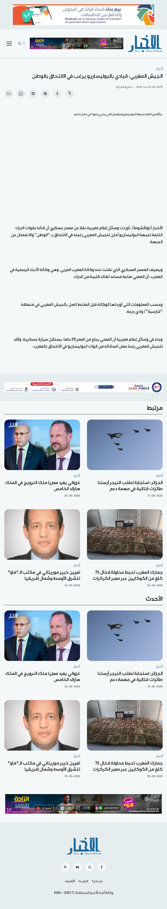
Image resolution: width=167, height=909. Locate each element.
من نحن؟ (97, 881)
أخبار (159, 69)
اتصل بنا (83, 881)
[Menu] (9, 43)
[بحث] (19, 43)
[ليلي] (24, 43)
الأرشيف (70, 881)
